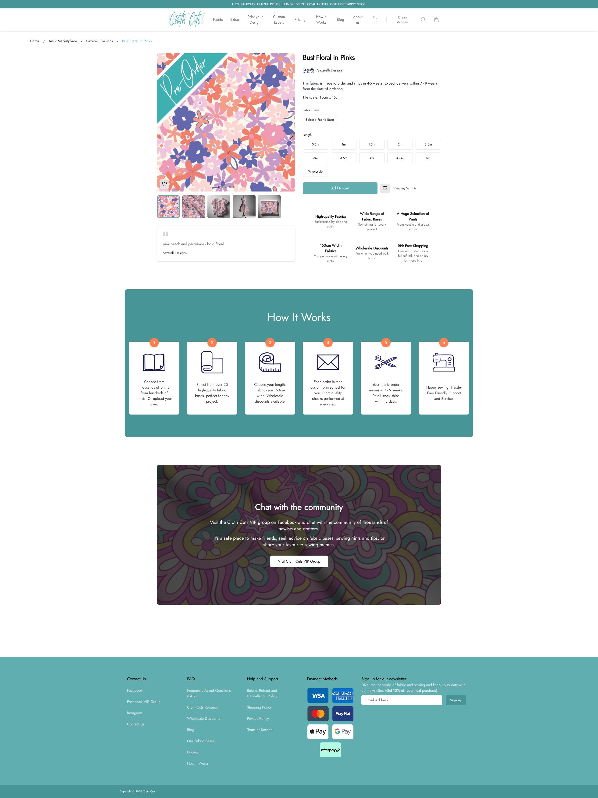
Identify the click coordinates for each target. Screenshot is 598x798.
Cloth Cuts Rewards (202, 707)
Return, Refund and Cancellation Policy (262, 693)
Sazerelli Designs (99, 41)
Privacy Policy (258, 718)
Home (34, 41)
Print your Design (255, 19)
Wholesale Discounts (203, 718)
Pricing (300, 19)
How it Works (321, 19)
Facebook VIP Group (143, 701)
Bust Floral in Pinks (137, 41)
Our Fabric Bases (200, 741)
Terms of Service (259, 729)
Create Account (402, 19)
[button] (291, 136)
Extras (234, 19)
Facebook (134, 690)
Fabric (218, 19)
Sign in (376, 19)
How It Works (197, 763)
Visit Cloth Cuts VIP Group (299, 561)
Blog (340, 19)
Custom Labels (279, 19)
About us (358, 19)
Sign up (456, 700)
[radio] (315, 144)
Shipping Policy (259, 707)
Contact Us (135, 724)
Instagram (134, 713)
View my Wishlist (405, 188)
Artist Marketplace (63, 41)
